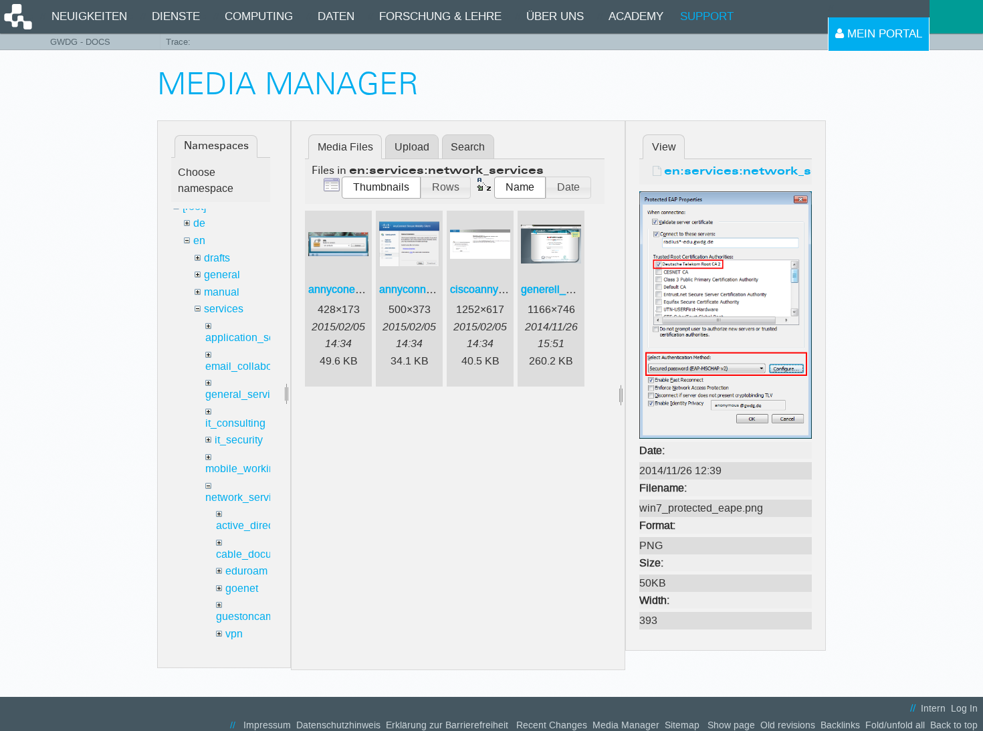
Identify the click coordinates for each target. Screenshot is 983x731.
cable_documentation (267, 554)
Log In (964, 709)
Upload (412, 146)
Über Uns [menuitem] (555, 16)
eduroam (246, 571)
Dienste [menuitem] (176, 16)
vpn (234, 633)
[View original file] (725, 314)
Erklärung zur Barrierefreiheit (447, 725)
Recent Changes (551, 725)
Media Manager (625, 725)
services (223, 308)
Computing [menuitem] (259, 16)
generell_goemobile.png (579, 289)
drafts (217, 258)
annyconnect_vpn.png (431, 289)
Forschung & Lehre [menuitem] (440, 16)
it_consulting (235, 423)
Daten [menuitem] (336, 16)
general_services (246, 394)
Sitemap (682, 725)
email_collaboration (252, 366)
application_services (254, 337)
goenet (241, 588)
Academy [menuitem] (636, 16)
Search (468, 146)
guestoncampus (254, 616)
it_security (239, 439)
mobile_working (243, 468)
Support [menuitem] (707, 16)
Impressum (267, 725)
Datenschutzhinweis (338, 725)
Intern (933, 709)
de (199, 223)
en (199, 240)
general (222, 274)
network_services (246, 497)
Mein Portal (883, 33)
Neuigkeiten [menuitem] (89, 16)
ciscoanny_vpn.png (496, 289)
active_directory (253, 525)
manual (221, 292)
